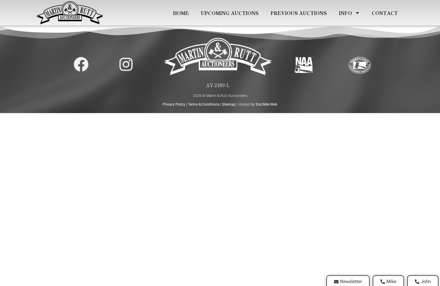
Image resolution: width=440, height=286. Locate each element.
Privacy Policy (174, 104)
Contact (385, 12)
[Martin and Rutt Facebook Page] (81, 64)
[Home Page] (70, 13)
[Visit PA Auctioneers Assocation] (360, 65)
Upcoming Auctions (230, 12)
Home (181, 12)
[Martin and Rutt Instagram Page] (126, 64)
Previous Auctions (299, 12)
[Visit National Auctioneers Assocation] (303, 65)
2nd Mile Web (266, 104)
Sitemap (229, 104)
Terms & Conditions (203, 104)
